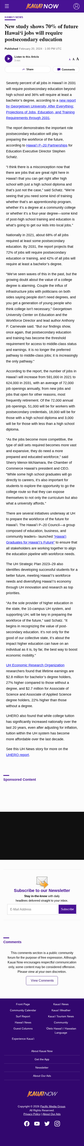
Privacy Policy (31, 1114)
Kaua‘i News (61, 1004)
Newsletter (41, 1067)
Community (61, 1022)
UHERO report (17, 755)
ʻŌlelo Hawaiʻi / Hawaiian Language (61, 1030)
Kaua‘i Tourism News (61, 1016)
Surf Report (23, 1016)
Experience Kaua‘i (23, 1038)
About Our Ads (42, 1075)
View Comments (42, 980)
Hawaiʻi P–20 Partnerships (46, 145)
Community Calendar (23, 1010)
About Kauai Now (42, 1051)
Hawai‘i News (14, 17)
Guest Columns (23, 1028)
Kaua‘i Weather (61, 1010)
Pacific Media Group (52, 1106)
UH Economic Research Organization (35, 665)
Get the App (42, 1059)
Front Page (23, 1004)
